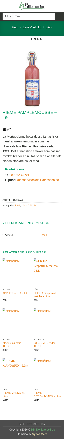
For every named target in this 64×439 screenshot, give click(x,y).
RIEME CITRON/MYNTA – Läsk (47, 394)
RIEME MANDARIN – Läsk (15, 394)
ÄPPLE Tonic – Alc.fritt (15, 293)
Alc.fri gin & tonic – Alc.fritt (13, 344)
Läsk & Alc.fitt (32, 27)
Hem (15, 27)
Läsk (49, 27)
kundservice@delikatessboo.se (38, 180)
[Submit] (58, 16)
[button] (5, 6)
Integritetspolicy (32, 424)
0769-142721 (20, 175)
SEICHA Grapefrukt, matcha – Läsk (45, 295)
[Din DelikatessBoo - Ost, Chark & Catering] (32, 6)
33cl (44, 235)
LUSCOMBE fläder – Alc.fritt (45, 344)
